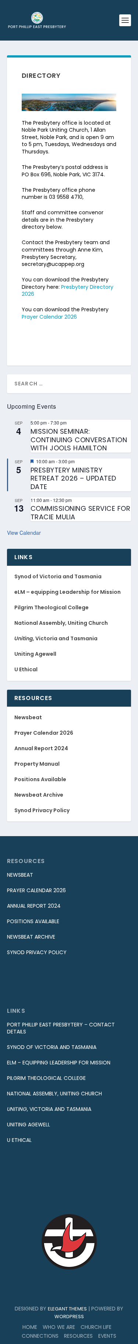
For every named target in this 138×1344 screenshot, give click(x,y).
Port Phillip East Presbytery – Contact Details (61, 1028)
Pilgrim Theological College (51, 607)
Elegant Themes (67, 1308)
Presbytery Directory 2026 (67, 290)
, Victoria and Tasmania (56, 638)
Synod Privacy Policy (42, 810)
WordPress (69, 1316)
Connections (40, 1336)
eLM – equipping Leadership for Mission (67, 592)
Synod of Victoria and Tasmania (58, 576)
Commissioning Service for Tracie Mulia (81, 513)
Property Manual (37, 764)
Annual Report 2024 (41, 748)
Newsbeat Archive (38, 795)
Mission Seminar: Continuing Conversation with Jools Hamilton (79, 440)
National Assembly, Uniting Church (61, 623)
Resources (78, 1336)
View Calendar (24, 532)
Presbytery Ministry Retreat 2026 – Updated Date (73, 478)
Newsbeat (28, 717)
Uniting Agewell (35, 654)
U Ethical (26, 669)
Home (29, 1327)
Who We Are (59, 1327)
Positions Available (40, 779)
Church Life (96, 1327)
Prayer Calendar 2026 (49, 317)
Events (107, 1336)
